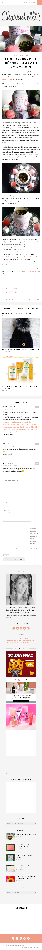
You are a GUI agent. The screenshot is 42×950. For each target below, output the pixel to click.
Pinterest (27, 257)
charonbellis (13, 289)
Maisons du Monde (20, 642)
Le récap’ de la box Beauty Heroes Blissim (24, 867)
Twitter (20, 257)
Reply (37, 406)
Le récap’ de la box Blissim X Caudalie (24, 856)
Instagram (14, 257)
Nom (5, 503)
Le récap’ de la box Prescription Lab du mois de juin (25, 846)
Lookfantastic (10, 641)
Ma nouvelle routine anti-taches (26, 834)
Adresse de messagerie (6, 511)
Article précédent (10, 299)
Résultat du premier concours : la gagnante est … (19, 313)
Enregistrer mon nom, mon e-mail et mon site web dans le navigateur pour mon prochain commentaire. (34, 538)
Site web (5, 520)
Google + (33, 257)
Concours (18, 55)
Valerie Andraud (9, 407)
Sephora (14, 639)
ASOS (23, 641)
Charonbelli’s (15, 252)
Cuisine (25, 55)
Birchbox (8, 639)
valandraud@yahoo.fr (10, 432)
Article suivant (33, 299)
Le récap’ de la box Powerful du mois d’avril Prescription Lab (25, 877)
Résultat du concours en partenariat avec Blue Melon (20, 350)
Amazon (10, 642)
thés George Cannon (29, 271)
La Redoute (17, 641)
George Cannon (7, 79)
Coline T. (6, 444)
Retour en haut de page (30, 947)
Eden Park (29, 642)
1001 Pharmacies (30, 639)
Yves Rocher (21, 639)
